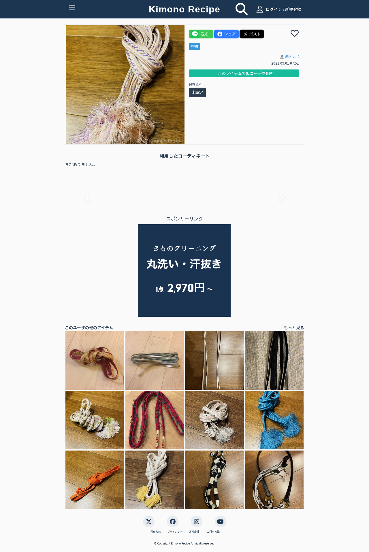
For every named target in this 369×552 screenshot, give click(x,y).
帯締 (194, 46)
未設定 (197, 92)
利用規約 (155, 532)
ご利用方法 (213, 532)
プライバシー (175, 532)
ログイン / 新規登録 (283, 9)
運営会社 (194, 532)
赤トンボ (292, 56)
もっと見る (294, 327)
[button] (86, 196)
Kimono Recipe (184, 9)
